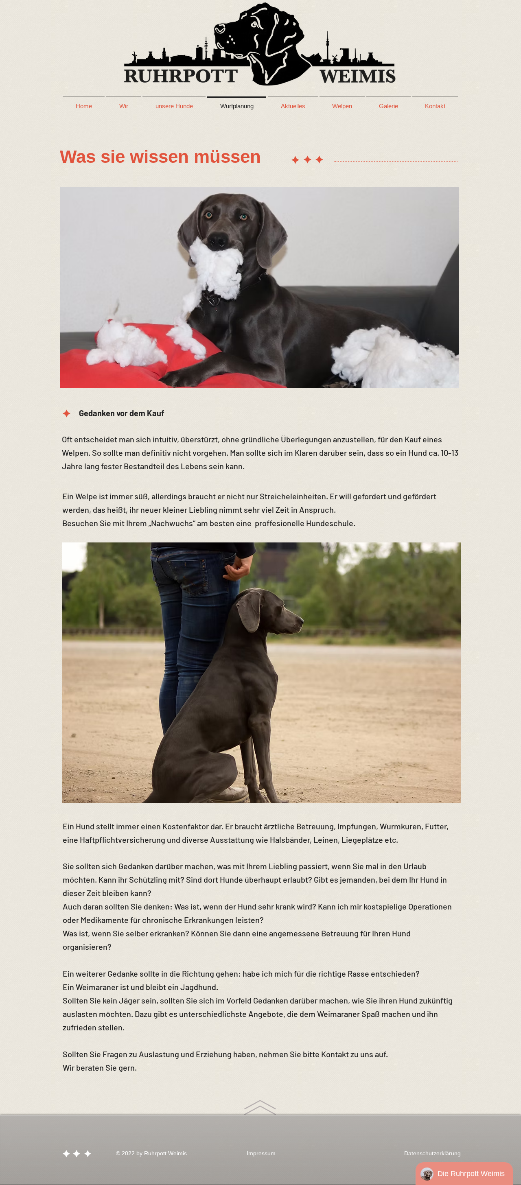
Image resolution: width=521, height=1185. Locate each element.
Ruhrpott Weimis (165, 1153)
